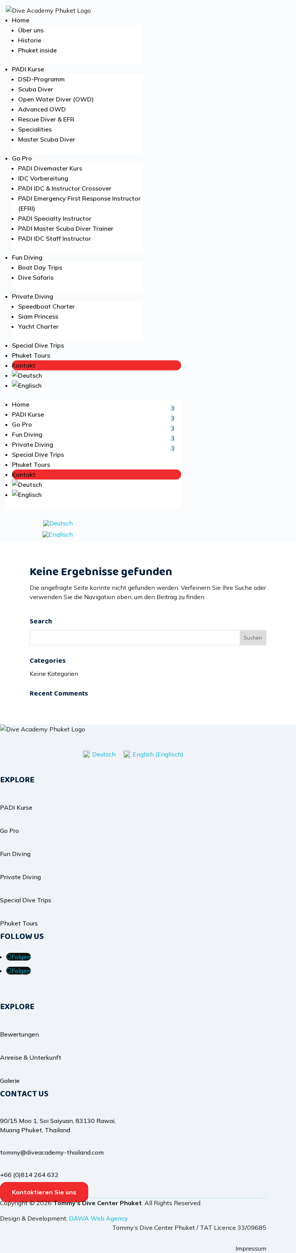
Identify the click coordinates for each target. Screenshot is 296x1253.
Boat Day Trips (40, 267)
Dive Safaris (36, 277)
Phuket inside (37, 50)
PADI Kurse (28, 69)
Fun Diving (27, 257)
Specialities (35, 129)
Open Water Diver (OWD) (56, 99)
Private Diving (32, 296)
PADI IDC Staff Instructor (54, 238)
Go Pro (22, 158)
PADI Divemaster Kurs (50, 168)
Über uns (31, 30)
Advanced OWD (42, 109)
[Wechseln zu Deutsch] (58, 523)
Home (20, 20)
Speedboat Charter (46, 306)
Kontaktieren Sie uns (44, 1192)
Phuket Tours (31, 355)
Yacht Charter (38, 326)
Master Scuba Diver (46, 139)
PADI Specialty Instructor (54, 218)
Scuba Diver (35, 89)
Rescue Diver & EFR (46, 119)
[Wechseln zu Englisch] (96, 385)
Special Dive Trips (38, 345)
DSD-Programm (41, 79)
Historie (29, 40)
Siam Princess (38, 316)
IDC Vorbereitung (43, 178)
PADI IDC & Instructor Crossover (64, 188)
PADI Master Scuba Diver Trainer (65, 228)
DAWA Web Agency (98, 1218)
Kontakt (23, 365)
